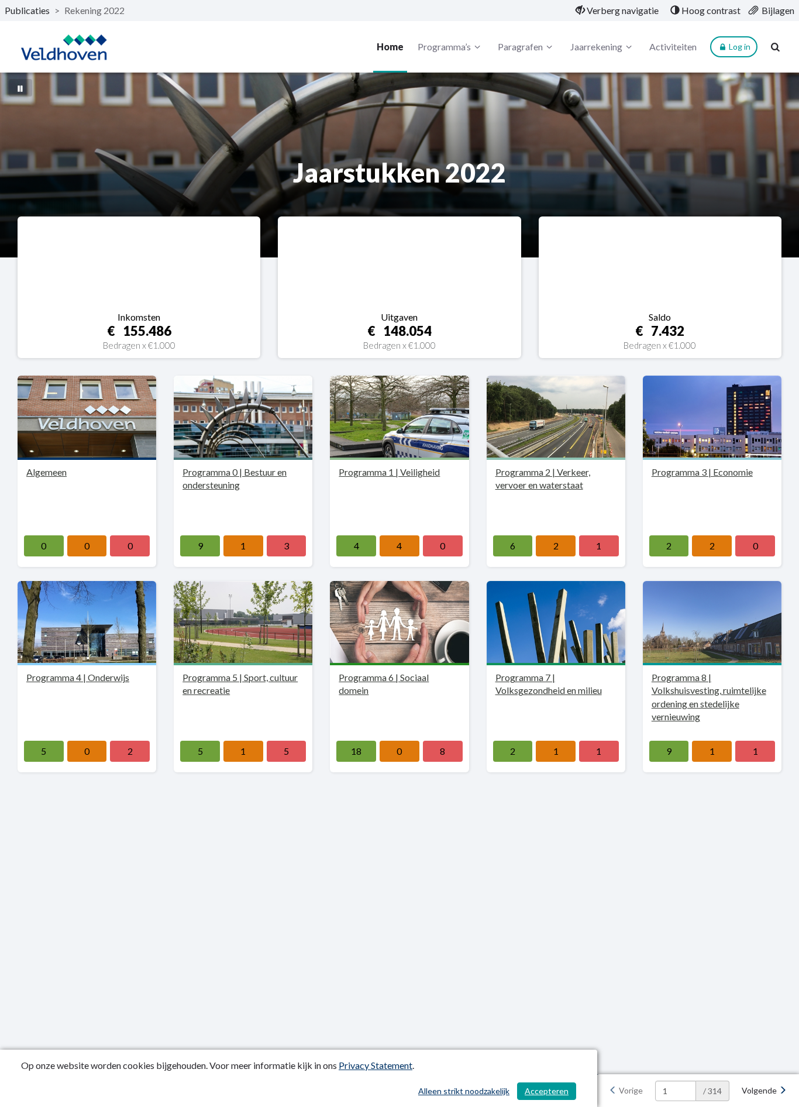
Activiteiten (673, 46)
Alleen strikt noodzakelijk (463, 1091)
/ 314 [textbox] (712, 1091)
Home (390, 46)
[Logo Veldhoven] (64, 47)
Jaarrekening (596, 46)
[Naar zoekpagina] (775, 47)
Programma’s (444, 46)
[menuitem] (617, 10)
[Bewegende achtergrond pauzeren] (20, 88)
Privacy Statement (375, 1065)
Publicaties (27, 10)
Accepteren (547, 1091)
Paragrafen (520, 46)
